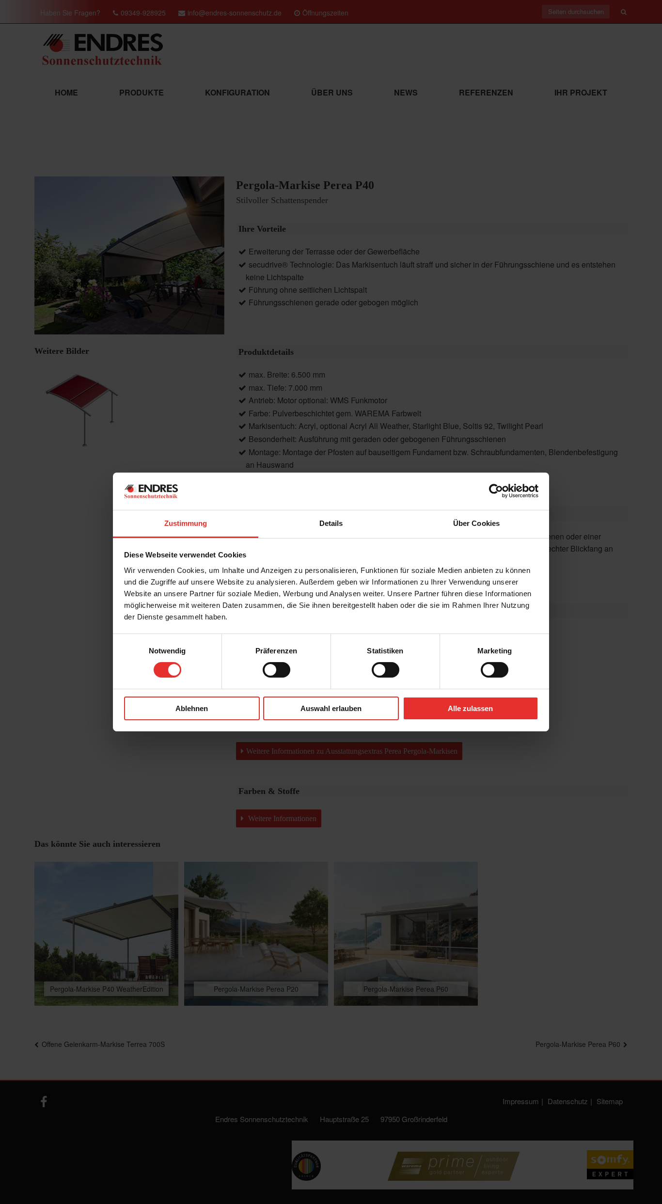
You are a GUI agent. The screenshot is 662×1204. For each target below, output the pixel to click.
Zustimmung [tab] (185, 523)
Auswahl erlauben (331, 708)
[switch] (276, 670)
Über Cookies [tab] (476, 523)
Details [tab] (331, 523)
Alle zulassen (470, 708)
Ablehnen (191, 708)
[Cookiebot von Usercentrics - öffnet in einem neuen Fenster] (496, 491)
